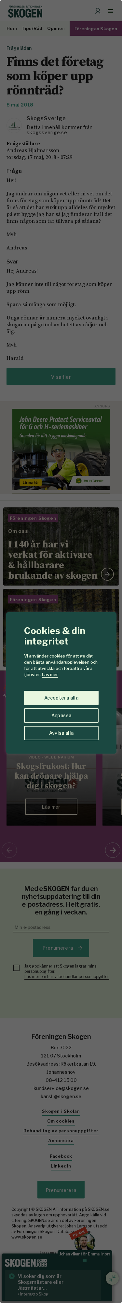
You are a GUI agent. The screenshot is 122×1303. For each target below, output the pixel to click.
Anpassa (61, 715)
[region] (61, 651)
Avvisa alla (61, 733)
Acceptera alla (61, 698)
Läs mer (50, 674)
